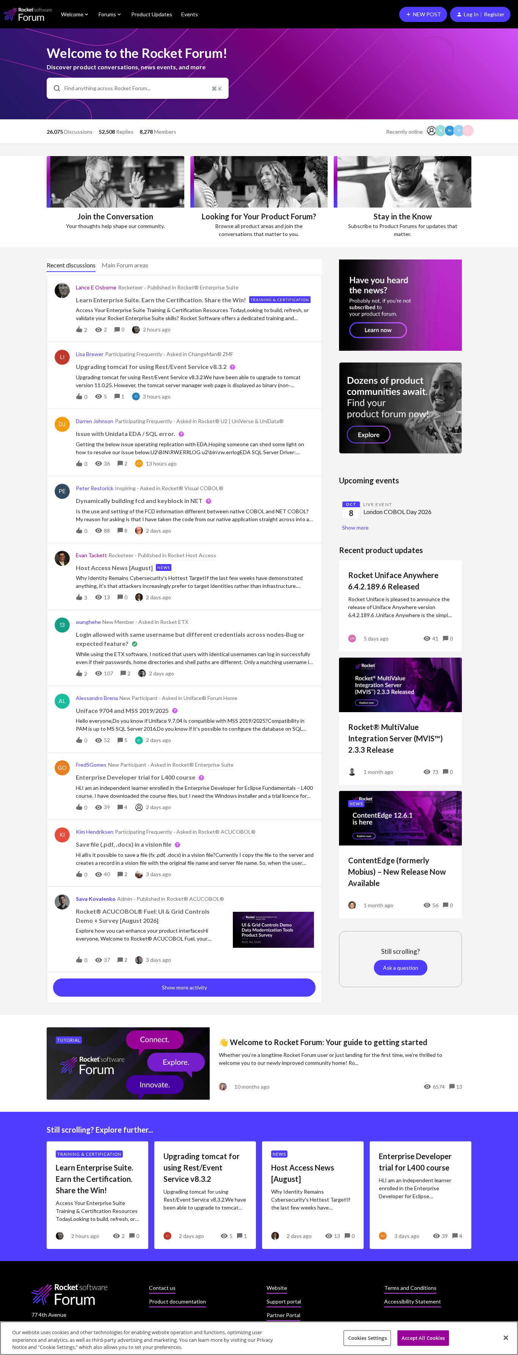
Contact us (162, 1288)
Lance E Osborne (96, 287)
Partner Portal (283, 1315)
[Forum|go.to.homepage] (28, 14)
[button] (423, 14)
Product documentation (177, 1301)
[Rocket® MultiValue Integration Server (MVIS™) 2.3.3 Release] (400, 721)
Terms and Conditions (410, 1288)
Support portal (284, 1301)
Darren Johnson (94, 421)
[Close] (506, 1337)
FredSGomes (91, 764)
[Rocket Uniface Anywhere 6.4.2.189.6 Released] (400, 606)
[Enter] (54, 88)
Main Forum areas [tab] (125, 265)
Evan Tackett (91, 555)
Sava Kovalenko (96, 899)
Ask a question (400, 967)
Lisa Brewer (90, 354)
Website (277, 1288)
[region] (259, 1338)
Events (189, 14)
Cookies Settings (367, 1337)
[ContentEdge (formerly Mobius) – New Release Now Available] (400, 854)
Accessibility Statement (412, 1301)
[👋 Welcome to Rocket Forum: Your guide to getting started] (259, 1063)
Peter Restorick (94, 488)
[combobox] (138, 88)
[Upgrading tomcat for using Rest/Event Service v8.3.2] (205, 1195)
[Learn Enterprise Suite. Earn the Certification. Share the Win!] (97, 1195)
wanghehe (88, 622)
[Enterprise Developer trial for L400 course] (420, 1195)
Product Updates (151, 14)
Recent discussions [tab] (71, 265)
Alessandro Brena (97, 698)
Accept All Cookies (423, 1337)
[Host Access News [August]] (313, 1195)
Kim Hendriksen (94, 831)
